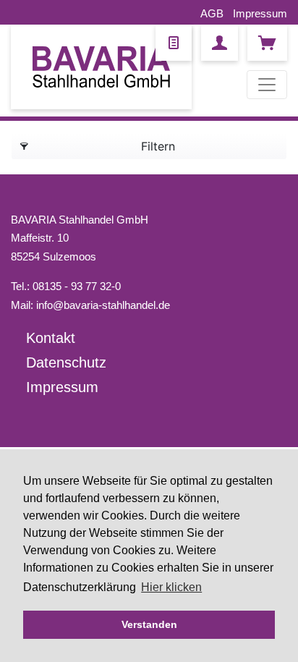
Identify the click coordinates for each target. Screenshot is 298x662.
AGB (212, 13)
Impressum (260, 13)
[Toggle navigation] (267, 84)
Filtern (158, 146)
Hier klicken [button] (171, 587)
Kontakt (50, 338)
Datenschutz (66, 362)
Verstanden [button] (149, 624)
